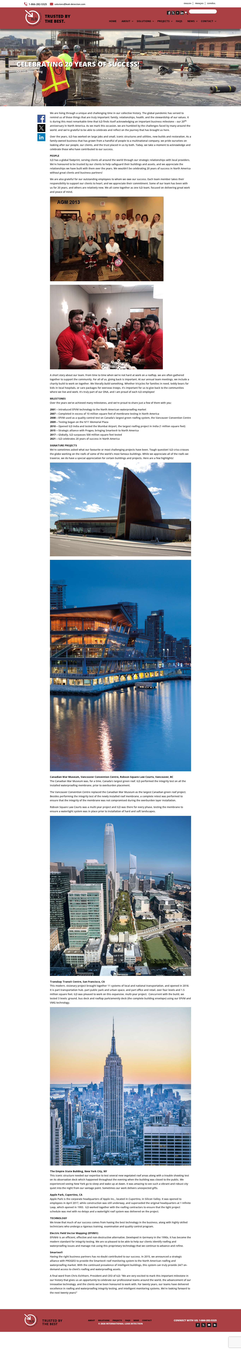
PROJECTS (163, 21)
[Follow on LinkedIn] (215, 1325)
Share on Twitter (41, 128)
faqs (127, 1320)
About (91, 1320)
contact (147, 1320)
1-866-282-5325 (38, 4)
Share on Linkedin (41, 137)
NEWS (191, 21)
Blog (39, 71)
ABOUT (126, 21)
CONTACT (207, 21)
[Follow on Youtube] (209, 1325)
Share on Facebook (41, 119)
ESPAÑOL (211, 3)
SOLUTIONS (144, 21)
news (136, 1320)
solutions (103, 1320)
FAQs (179, 21)
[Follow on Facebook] (198, 1325)
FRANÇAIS (199, 3)
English (187, 3)
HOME (112, 21)
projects (117, 1320)
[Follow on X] (203, 1325)
